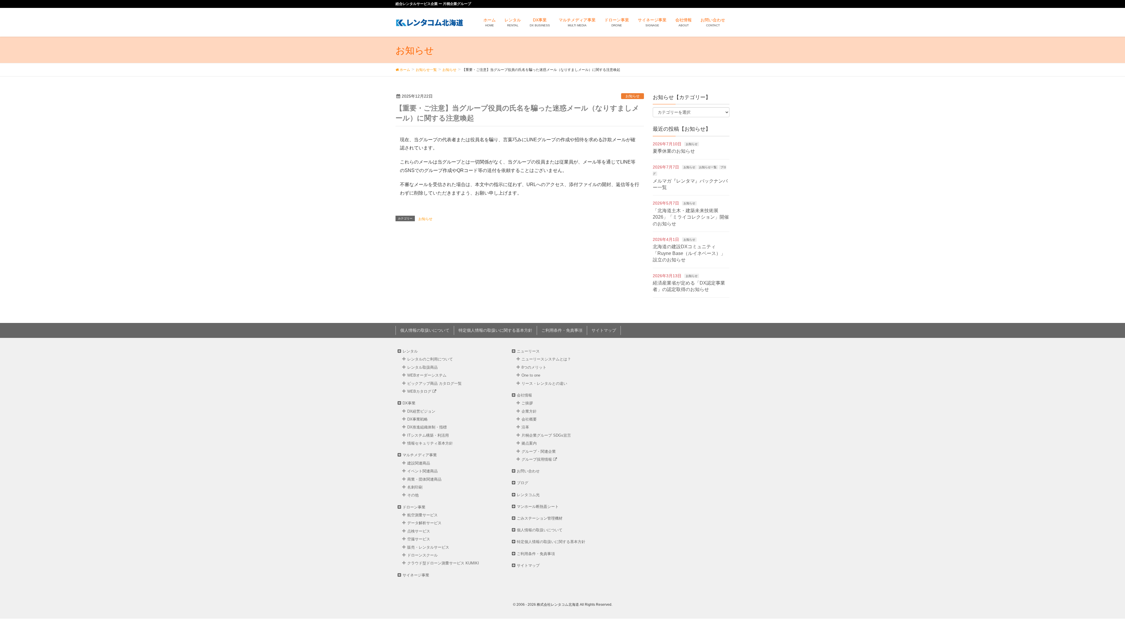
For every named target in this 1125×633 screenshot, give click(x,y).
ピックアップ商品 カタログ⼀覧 (434, 383)
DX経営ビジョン (421, 411)
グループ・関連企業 (538, 451)
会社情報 (524, 395)
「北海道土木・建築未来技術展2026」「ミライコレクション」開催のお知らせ (691, 217)
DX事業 (409, 403)
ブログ (522, 483)
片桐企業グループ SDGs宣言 (546, 435)
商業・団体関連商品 (424, 479)
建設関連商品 (418, 463)
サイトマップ (604, 330)
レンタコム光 (528, 495)
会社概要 (529, 419)
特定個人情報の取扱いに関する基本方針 (495, 330)
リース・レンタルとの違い (544, 383)
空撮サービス (418, 539)
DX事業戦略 (417, 419)
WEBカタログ (419, 391)
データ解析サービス (424, 523)
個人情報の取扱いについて (424, 330)
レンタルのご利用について (430, 359)
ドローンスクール (422, 555)
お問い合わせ (528, 471)
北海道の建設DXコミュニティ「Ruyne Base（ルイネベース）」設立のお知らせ (689, 253)
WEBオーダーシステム (426, 375)
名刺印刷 (414, 487)
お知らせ (632, 96)
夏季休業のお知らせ (674, 151)
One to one (530, 375)
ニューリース (528, 351)
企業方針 (529, 411)
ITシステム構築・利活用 (428, 435)
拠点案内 (529, 443)
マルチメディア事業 (420, 455)
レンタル (410, 351)
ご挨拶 (527, 403)
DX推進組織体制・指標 (427, 427)
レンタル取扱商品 (422, 367)
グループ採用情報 (537, 459)
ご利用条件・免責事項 (561, 330)
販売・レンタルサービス (428, 547)
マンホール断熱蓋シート (538, 506)
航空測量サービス (422, 515)
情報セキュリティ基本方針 (430, 443)
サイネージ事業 (416, 575)
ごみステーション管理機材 (539, 518)
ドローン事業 (414, 507)
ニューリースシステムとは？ (546, 359)
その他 (413, 495)
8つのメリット (533, 367)
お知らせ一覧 (708, 167)
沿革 (525, 427)
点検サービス (418, 531)
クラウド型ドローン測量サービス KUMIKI (443, 563)
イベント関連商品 (422, 471)
